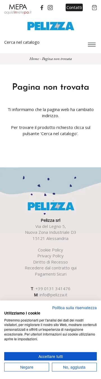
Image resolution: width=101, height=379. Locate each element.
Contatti (74, 7)
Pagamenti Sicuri (50, 274)
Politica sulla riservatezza (74, 307)
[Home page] (50, 25)
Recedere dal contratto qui (51, 268)
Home (34, 58)
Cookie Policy (50, 250)
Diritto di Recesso (50, 262)
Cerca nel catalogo (22, 42)
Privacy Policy (50, 255)
